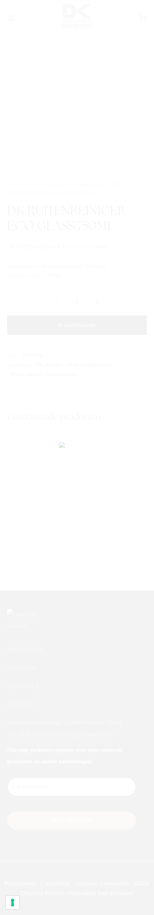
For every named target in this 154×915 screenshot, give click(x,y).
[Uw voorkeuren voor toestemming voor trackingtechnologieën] (12, 902)
